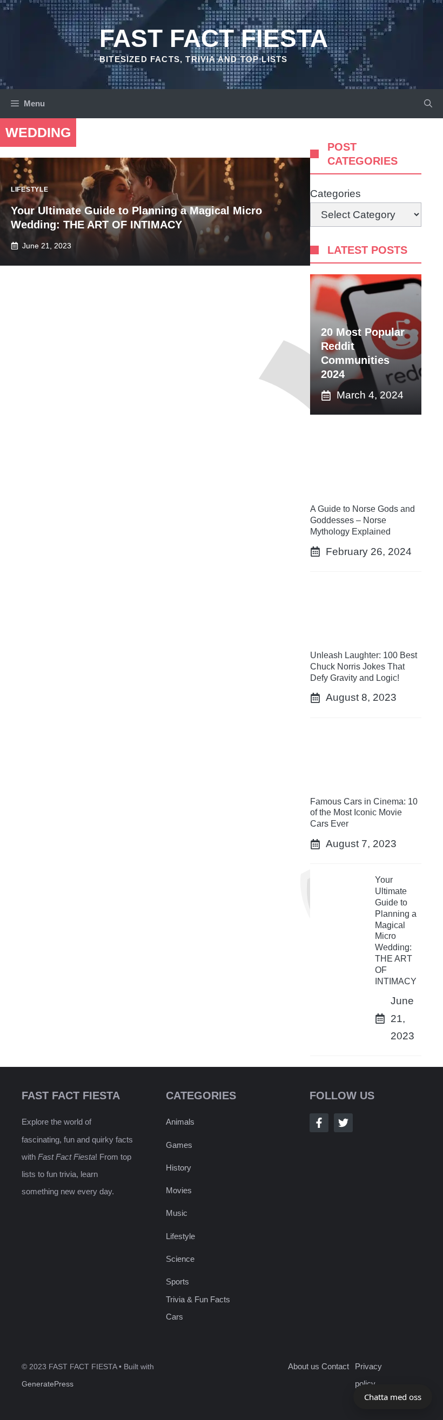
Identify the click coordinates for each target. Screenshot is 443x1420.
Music (176, 1213)
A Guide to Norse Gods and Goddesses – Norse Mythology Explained (362, 520)
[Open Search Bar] (428, 103)
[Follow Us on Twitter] (343, 1122)
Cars (174, 1316)
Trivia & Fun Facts (198, 1299)
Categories (335, 193)
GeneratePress (47, 1384)
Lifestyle (180, 1236)
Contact (335, 1366)
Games (179, 1144)
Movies (179, 1190)
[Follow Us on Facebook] (319, 1122)
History (178, 1167)
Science (180, 1258)
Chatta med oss (392, 1396)
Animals (180, 1121)
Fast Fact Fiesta (213, 38)
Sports (177, 1281)
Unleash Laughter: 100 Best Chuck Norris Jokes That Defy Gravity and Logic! (363, 666)
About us (303, 1366)
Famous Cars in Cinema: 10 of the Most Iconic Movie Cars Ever (364, 813)
